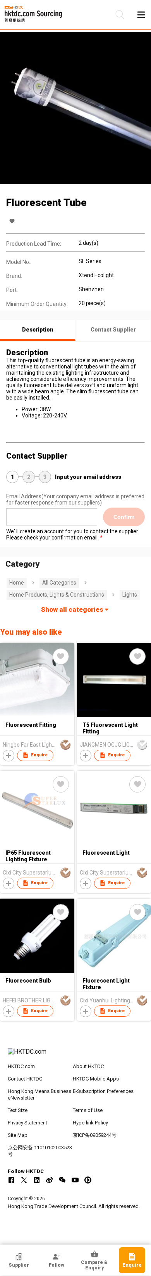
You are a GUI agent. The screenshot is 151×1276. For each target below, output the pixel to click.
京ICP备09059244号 (95, 1135)
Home (16, 583)
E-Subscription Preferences (103, 1091)
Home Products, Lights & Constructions (56, 595)
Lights (129, 595)
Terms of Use (88, 1110)
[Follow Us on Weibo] (49, 1180)
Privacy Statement (27, 1123)
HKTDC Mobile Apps (96, 1079)
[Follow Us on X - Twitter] (24, 1180)
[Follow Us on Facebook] (11, 1180)
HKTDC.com (21, 1066)
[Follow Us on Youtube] (75, 1180)
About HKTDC (88, 1066)
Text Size (17, 1110)
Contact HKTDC (25, 1079)
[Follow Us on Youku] (87, 1180)
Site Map (17, 1135)
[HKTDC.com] (76, 1055)
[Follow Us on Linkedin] (36, 1180)
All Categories (59, 583)
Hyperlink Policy (90, 1123)
